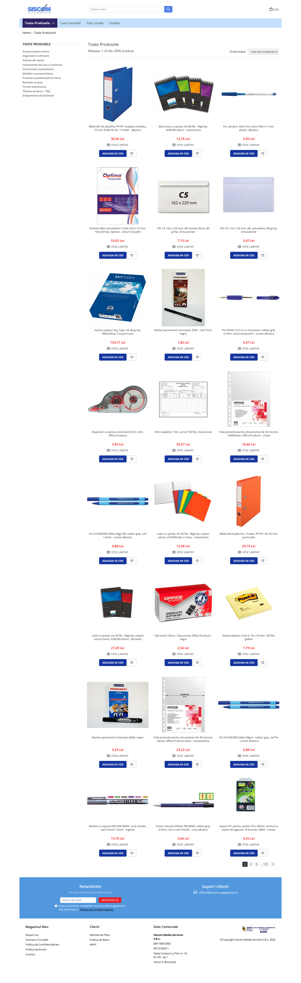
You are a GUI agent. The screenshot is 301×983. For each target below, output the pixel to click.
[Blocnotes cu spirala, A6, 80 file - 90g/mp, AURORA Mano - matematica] (183, 94)
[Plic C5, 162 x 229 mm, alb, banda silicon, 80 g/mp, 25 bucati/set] (183, 196)
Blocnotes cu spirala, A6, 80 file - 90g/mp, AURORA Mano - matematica (183, 128)
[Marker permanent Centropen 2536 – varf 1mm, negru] (183, 297)
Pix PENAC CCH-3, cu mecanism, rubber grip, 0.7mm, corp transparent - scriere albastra (249, 331)
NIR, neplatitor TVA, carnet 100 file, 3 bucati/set (183, 432)
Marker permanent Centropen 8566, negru (118, 737)
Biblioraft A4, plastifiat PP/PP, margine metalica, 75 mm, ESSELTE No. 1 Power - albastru (117, 128)
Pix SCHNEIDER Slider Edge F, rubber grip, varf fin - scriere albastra (248, 739)
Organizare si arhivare (36, 56)
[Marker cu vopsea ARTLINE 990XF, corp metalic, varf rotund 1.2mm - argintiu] (117, 800)
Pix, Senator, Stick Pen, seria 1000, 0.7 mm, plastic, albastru (248, 128)
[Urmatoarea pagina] (272, 864)
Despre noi (32, 935)
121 (265, 864)
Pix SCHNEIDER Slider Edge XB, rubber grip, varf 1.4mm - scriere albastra (117, 535)
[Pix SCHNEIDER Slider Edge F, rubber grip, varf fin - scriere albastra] (249, 705)
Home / (28, 33)
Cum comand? (70, 23)
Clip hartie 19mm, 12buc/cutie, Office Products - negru (183, 637)
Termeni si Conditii (37, 940)
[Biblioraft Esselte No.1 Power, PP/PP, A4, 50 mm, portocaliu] (249, 501)
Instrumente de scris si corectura (42, 65)
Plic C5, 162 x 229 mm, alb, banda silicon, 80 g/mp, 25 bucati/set (183, 230)
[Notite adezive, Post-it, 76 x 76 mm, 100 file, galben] (249, 603)
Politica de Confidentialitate (96, 909)
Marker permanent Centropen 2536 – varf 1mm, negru (183, 331)
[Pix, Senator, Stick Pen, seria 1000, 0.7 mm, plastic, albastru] (249, 94)
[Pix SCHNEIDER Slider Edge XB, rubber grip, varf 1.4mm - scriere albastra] (117, 501)
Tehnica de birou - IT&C (37, 91)
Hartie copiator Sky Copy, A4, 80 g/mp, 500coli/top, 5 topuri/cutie (117, 331)
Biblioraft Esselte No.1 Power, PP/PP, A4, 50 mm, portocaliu (249, 535)
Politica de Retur (100, 940)
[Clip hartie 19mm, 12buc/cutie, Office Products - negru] (183, 603)
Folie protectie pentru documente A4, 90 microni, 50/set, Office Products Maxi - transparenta (183, 739)
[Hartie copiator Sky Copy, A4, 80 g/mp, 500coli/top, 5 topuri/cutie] (117, 297)
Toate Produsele (38, 23)
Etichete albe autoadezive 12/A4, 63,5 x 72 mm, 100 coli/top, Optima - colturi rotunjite (117, 230)
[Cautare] (168, 9)
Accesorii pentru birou (36, 51)
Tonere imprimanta (34, 87)
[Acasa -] (43, 9)
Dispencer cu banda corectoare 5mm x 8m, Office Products (118, 433)
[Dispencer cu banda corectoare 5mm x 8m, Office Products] (117, 399)
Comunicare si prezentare (38, 69)
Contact (114, 23)
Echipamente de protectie (38, 95)
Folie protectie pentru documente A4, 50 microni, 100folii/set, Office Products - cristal (248, 433)
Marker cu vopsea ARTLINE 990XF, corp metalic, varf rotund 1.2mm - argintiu (117, 827)
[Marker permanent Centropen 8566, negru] (117, 705)
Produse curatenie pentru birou (42, 78)
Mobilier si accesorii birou (38, 73)
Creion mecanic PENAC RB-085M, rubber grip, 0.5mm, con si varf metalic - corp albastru (183, 827)
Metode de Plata (100, 935)
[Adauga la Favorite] (131, 153)
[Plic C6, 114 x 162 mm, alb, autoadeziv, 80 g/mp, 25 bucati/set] (249, 196)
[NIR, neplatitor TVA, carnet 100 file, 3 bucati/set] (183, 399)
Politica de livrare (36, 949)
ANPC (93, 944)
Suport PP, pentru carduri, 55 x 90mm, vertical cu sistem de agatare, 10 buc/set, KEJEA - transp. (248, 827)
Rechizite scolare (33, 82)
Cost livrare (95, 23)
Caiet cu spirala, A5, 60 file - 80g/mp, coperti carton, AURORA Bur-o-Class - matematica (183, 535)
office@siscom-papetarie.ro (218, 892)
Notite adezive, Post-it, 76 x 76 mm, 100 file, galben (249, 637)
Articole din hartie (33, 60)
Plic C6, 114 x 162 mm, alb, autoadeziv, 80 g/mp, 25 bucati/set (248, 230)
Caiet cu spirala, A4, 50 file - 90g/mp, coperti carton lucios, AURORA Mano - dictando (118, 637)
